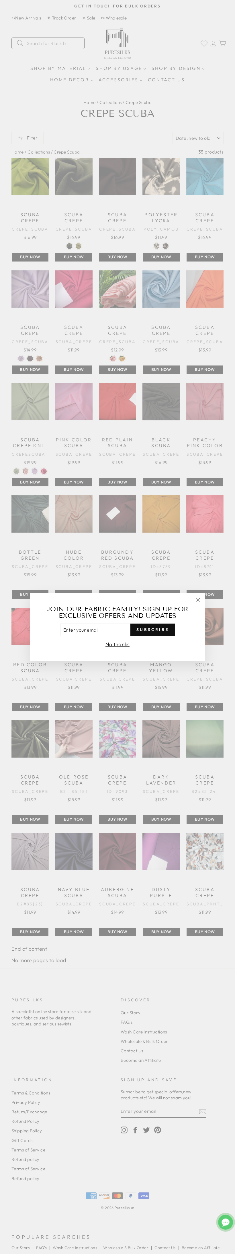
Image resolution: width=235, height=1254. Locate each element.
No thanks (117, 644)
